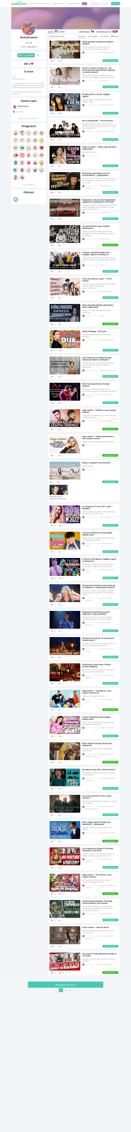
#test (106, 291)
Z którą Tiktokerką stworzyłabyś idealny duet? (96, 718)
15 (62, 87)
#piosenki (107, 212)
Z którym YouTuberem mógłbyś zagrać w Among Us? (99, 560)
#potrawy (107, 675)
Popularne (34, 3)
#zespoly (107, 239)
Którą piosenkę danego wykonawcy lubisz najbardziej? (97, 306)
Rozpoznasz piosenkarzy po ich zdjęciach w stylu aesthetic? (96, 613)
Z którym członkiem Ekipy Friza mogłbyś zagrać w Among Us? (96, 253)
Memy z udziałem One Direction (96, 462)
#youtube (88, 572)
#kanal (102, 859)
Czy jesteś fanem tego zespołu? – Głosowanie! (96, 227)
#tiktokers (110, 543)
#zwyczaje (88, 651)
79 (62, 350)
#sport (106, 859)
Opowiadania (73, 3)
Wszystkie (82, 36)
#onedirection (104, 131)
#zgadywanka (89, 188)
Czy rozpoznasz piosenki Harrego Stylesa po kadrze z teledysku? (97, 358)
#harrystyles (103, 370)
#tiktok (110, 291)
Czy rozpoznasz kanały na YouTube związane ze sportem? (97, 849)
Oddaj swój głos (110, 245)
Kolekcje (116, 36)
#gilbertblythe (89, 938)
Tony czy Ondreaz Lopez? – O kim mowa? (97, 279)
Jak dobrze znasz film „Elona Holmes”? (99, 769)
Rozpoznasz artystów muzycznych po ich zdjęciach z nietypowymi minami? (98, 586)
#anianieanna (103, 936)
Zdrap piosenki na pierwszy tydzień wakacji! (97, 42)
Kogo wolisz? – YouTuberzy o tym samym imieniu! (97, 875)
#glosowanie (109, 421)
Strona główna (93, 36)
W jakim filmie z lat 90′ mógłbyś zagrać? (96, 95)
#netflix (113, 778)
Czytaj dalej (15, 94)
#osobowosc (111, 105)
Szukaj (96, 3)
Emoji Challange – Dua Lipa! (94, 331)
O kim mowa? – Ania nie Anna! (95, 927)
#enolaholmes (104, 778)
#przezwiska (108, 186)
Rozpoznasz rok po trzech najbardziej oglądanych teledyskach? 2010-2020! (98, 201)
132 (63, 973)
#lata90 (105, 105)
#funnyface (103, 598)
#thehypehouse (104, 914)
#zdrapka (112, 52)
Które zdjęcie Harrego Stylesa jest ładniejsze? (97, 744)
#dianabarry (110, 936)
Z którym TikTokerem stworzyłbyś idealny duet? (97, 533)
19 (62, 377)
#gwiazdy (102, 291)
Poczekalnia (104, 36)
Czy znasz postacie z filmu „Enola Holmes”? (96, 797)
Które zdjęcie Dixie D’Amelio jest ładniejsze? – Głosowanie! (96, 823)
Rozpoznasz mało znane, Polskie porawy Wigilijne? (96, 665)
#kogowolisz (110, 699)
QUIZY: (53, 32)
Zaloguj (105, 3)
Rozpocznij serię (110, 482)
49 (62, 113)
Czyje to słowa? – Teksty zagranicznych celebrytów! (99, 148)
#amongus (103, 569)
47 (62, 552)
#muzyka (102, 52)
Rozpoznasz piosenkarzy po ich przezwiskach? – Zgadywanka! (96, 174)
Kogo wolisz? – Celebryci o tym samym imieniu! (99, 411)
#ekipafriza (103, 265)
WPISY (62, 32)
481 (63, 578)
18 (62, 684)
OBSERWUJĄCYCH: (107, 32)
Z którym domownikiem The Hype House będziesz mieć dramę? (97, 902)
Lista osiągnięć (28, 185)
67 (62, 736)
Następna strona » (65, 984)
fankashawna (23, 106)
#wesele (106, 80)
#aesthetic (103, 622)
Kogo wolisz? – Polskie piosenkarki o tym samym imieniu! (98, 437)
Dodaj (115, 3)
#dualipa (102, 340)
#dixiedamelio (104, 833)
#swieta (111, 649)
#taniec (102, 80)
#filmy (101, 105)
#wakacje (107, 52)
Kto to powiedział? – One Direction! (97, 120)
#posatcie (88, 809)
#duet (101, 543)
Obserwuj (26, 55)
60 (62, 894)
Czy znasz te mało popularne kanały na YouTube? (99, 954)
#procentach (88, 396)
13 (62, 605)
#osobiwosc (110, 394)
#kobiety (102, 727)
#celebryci (103, 421)
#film (109, 806)
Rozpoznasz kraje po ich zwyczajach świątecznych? (98, 639)
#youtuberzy (88, 887)
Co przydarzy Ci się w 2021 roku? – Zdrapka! (97, 507)
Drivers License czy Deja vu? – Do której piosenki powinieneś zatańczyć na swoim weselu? (98, 70)
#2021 (101, 517)
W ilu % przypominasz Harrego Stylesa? (96, 385)
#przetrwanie (111, 131)
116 (63, 526)
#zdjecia (95, 756)
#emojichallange (109, 340)
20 (62, 193)
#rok (104, 517)
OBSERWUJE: (86, 32)
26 (62, 868)
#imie (108, 885)
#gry (107, 569)
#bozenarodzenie (104, 649)
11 (62, 456)
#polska (102, 675)
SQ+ (84, 3)
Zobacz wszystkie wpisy (28, 118)
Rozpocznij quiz (110, 60)
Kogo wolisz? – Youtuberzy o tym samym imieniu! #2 (96, 691)
